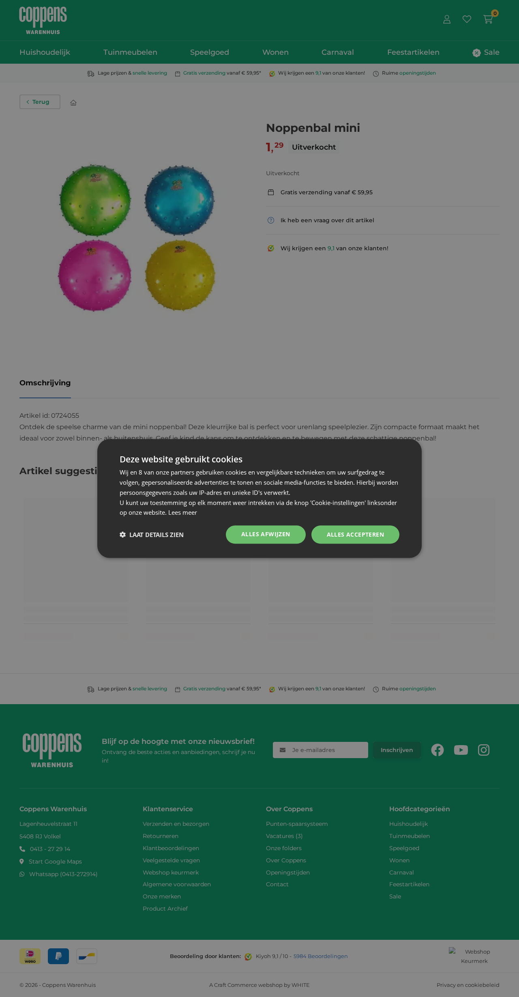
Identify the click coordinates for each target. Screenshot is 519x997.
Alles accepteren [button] (355, 534)
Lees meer (182, 512)
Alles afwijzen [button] (265, 534)
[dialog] (259, 498)
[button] (152, 534)
